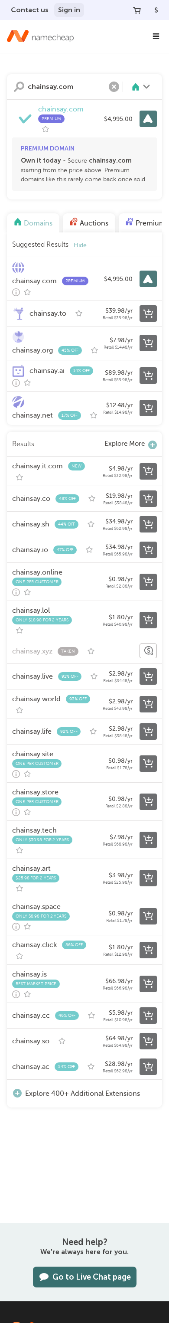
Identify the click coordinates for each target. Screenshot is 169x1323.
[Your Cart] (137, 10)
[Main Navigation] (156, 36)
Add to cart (148, 313)
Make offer (148, 651)
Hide (80, 245)
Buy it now (148, 119)
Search (19, 87)
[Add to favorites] (45, 129)
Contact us (30, 10)
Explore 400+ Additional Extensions (82, 1094)
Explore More (124, 443)
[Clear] (114, 87)
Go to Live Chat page (91, 1277)
